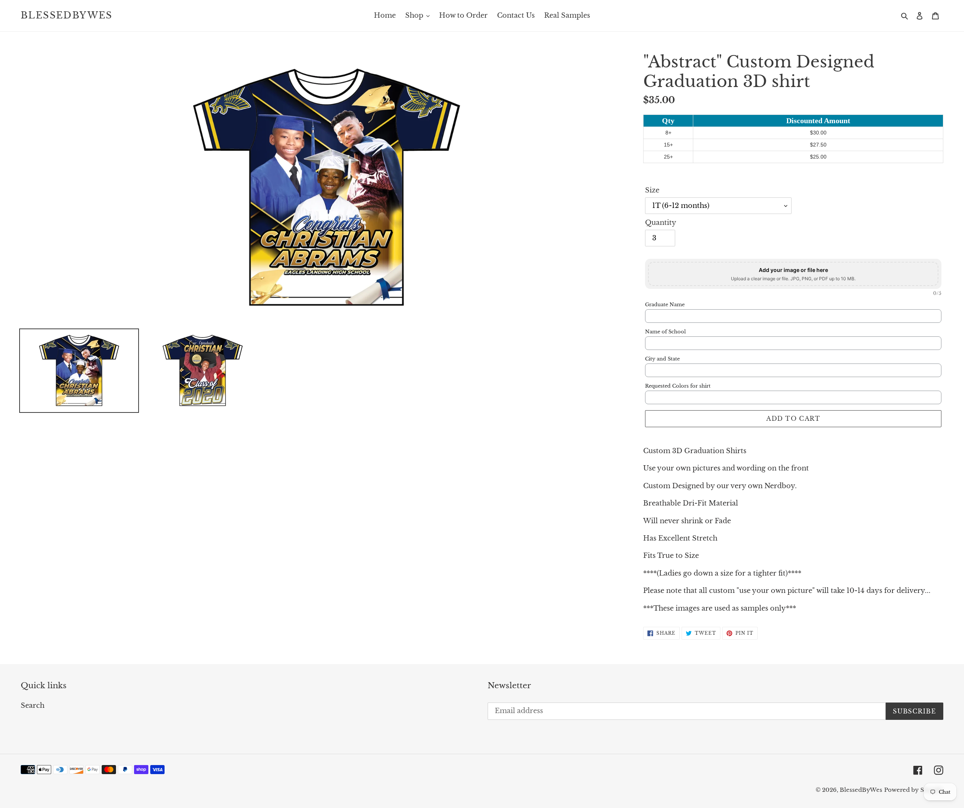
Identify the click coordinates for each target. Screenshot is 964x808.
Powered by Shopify (913, 789)
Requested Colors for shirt (678, 386)
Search (32, 705)
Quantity (660, 222)
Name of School (665, 332)
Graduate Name (665, 305)
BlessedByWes (67, 15)
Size (652, 190)
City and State (662, 359)
